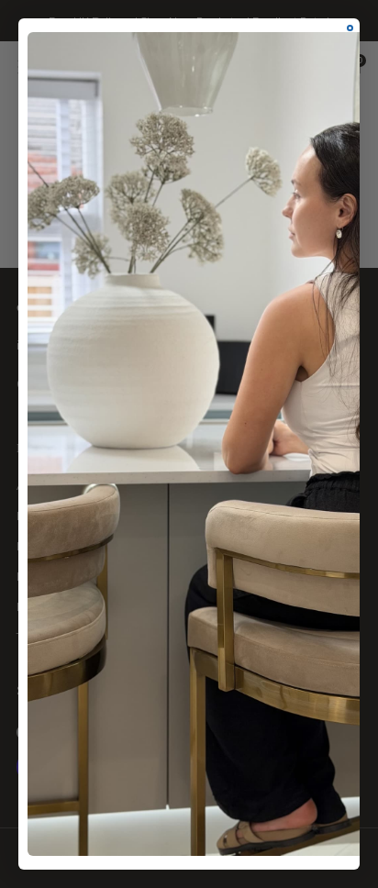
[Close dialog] (350, 28)
